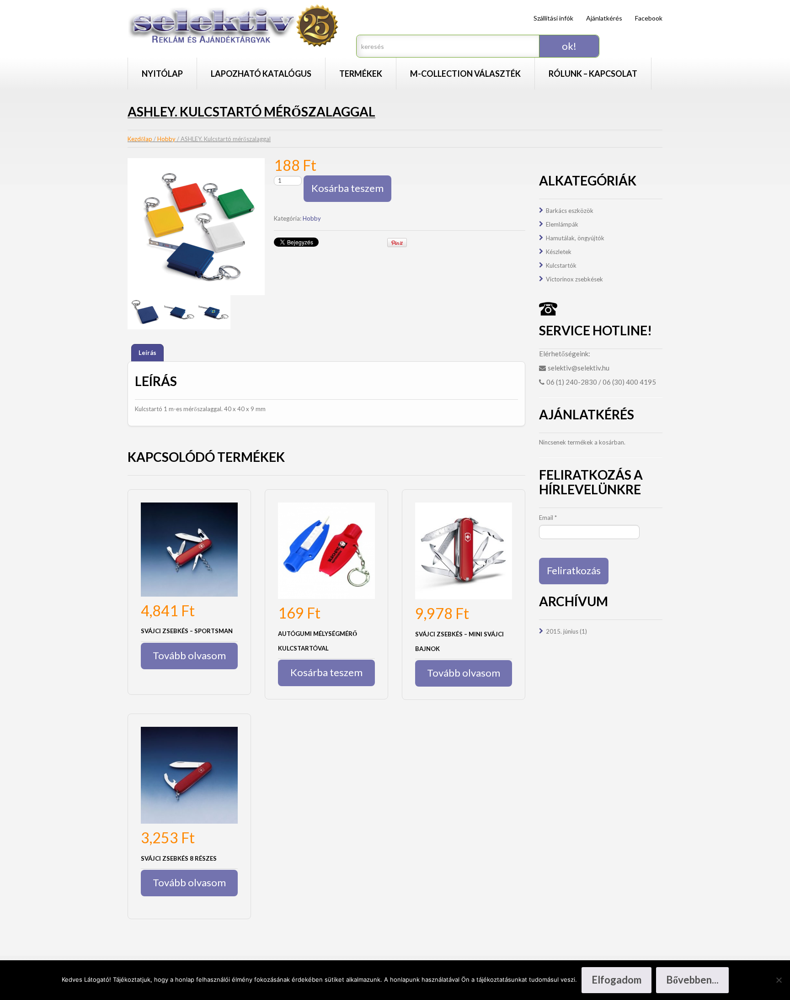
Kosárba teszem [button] (326, 672)
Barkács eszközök (569, 210)
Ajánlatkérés (604, 18)
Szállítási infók (553, 18)
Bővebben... (692, 980)
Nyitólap (162, 74)
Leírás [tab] (147, 352)
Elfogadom (616, 980)
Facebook (648, 18)
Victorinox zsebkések (574, 279)
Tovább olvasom (189, 655)
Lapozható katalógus (261, 74)
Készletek (558, 251)
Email (548, 517)
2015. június (562, 631)
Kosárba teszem (347, 188)
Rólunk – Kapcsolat (593, 74)
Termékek (360, 74)
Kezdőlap (140, 139)
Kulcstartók (561, 265)
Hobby (166, 139)
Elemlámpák (562, 224)
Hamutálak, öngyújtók (575, 238)
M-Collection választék (465, 74)
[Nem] (778, 979)
